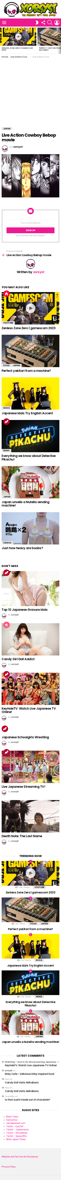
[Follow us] (43, 22)
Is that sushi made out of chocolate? (27, 1099)
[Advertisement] (30, 90)
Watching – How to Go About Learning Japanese (30, 1061)
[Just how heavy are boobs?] (30, 528)
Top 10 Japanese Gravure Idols (24, 610)
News (6, 450)
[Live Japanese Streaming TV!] (30, 767)
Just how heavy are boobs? (22, 548)
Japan (16, 365)
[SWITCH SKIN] (37, 22)
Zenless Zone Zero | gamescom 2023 (17, 49)
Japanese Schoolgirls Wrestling (25, 737)
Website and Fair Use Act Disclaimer (20, 1156)
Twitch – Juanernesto (17, 1129)
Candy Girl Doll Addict (18, 659)
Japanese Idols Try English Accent (27, 413)
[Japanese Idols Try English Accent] (30, 393)
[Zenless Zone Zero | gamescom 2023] (18, 37)
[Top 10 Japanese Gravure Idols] (30, 588)
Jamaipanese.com (15, 1123)
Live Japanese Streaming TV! (23, 787)
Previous (1, 40)
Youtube (8, 322)
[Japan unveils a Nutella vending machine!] (30, 482)
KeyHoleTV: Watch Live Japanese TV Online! (29, 710)
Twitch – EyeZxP (14, 1126)
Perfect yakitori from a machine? (26, 371)
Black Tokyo (12, 1116)
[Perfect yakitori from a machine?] (30, 351)
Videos (7, 542)
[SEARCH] (50, 22)
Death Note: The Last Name (22, 836)
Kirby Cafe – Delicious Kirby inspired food (29, 1074)
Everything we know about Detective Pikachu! (29, 457)
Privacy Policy (9, 1166)
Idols (6, 407)
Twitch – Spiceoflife (16, 1136)
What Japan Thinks (16, 1139)
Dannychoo (12, 1120)
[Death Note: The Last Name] (30, 816)
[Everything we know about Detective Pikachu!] (30, 436)
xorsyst (8, 1070)
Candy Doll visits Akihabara (22, 1082)
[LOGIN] (56, 22)
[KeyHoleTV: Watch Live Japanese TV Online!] (30, 689)
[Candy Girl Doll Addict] (30, 639)
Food (6, 365)
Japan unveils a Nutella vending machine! (25, 504)
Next (59, 40)
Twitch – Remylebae (16, 1133)
